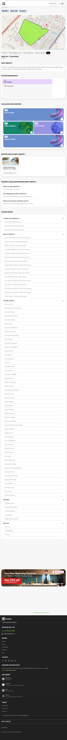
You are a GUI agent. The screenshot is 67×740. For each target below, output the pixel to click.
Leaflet (44, 49)
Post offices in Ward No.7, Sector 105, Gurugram (17, 249)
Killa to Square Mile (10, 417)
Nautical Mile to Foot (10, 460)
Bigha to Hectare (9, 386)
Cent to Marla (8, 355)
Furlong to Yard (9, 304)
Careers (3, 644)
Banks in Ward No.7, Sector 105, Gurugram (16, 245)
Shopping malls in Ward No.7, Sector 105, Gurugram (18, 265)
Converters (7, 526)
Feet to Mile (8, 456)
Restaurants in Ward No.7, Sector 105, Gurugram (17, 273)
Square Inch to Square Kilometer (13, 468)
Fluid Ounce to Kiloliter (10, 421)
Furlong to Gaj (8, 323)
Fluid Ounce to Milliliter (11, 374)
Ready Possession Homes (11, 519)
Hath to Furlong (9, 444)
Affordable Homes (9, 503)
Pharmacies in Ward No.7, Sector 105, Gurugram (17, 257)
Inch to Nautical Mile (10, 440)
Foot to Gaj (8, 362)
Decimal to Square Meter (11, 347)
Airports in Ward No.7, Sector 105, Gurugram (16, 241)
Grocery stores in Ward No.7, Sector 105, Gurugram (18, 288)
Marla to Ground (9, 452)
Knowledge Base (9, 530)
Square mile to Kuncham (11, 316)
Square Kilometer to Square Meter (13, 425)
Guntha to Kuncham (10, 495)
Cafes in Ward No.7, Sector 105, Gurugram (15, 276)
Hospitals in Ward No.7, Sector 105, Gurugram (16, 253)
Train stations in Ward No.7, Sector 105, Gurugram (18, 280)
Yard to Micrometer (10, 319)
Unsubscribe (4, 727)
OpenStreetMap (55, 49)
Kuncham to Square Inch (11, 327)
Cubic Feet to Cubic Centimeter (13, 308)
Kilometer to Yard (9, 448)
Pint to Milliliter (9, 483)
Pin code (7, 534)
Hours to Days (8, 370)
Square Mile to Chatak (10, 464)
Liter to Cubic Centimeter (11, 475)
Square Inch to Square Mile (12, 335)
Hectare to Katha (9, 351)
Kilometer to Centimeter (11, 343)
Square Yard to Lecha (10, 331)
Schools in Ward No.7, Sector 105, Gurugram (16, 261)
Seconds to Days (9, 487)
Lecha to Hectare (9, 409)
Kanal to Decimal (9, 436)
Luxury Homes (8, 515)
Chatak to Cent (9, 433)
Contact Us (4, 650)
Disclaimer (4, 711)
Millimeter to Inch (9, 394)
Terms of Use (5, 708)
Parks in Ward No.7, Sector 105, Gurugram (15, 296)
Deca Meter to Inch (9, 366)
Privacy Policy (5, 705)
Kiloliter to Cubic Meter (11, 479)
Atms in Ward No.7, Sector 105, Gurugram (15, 284)
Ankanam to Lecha (10, 472)
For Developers (5, 647)
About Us (4, 641)
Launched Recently (10, 511)
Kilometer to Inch (9, 378)
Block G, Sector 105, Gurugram (13, 222)
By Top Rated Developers (11, 507)
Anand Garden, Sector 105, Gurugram (14, 229)
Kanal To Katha (8, 339)
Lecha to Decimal (9, 358)
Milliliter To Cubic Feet (10, 382)
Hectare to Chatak (9, 429)
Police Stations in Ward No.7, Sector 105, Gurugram (18, 292)
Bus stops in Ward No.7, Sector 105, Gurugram (17, 269)
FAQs (3, 652)
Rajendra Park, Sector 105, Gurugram (14, 226)
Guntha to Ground (9, 413)
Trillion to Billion (9, 405)
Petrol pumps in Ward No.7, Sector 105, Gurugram (18, 237)
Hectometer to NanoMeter (11, 390)
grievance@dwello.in (24, 715)
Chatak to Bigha (9, 401)
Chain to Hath (8, 491)
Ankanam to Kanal (9, 312)
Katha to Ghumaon (10, 397)
